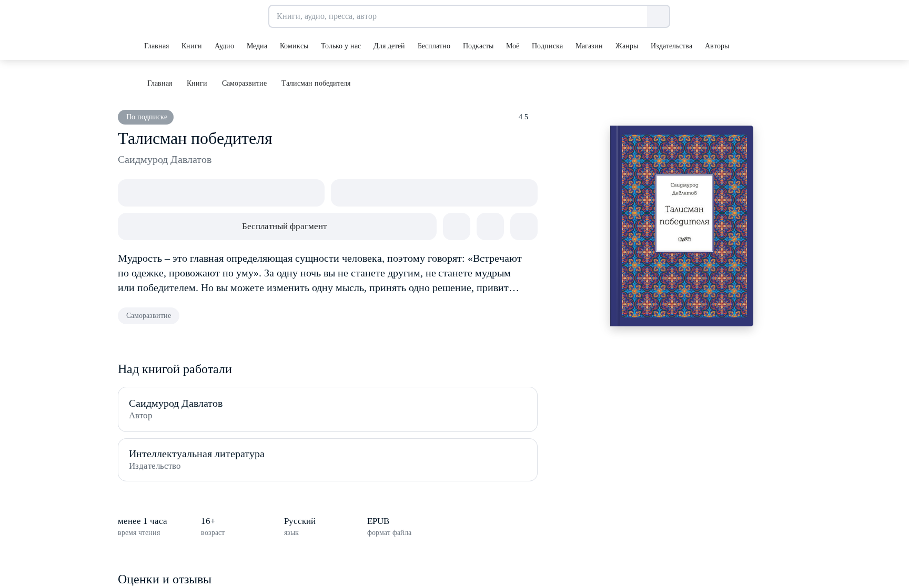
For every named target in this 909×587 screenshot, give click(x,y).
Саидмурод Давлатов (164, 159)
